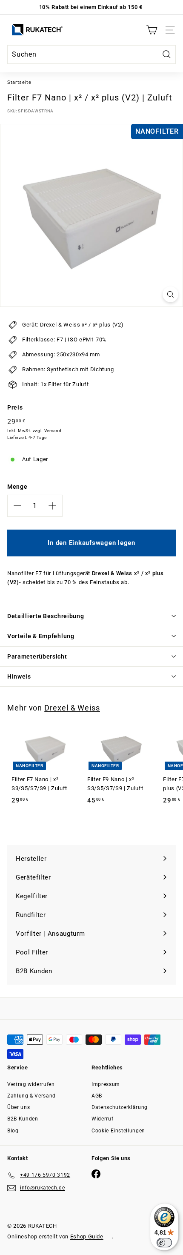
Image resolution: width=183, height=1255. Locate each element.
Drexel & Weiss (72, 707)
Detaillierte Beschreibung (45, 616)
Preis (15, 407)
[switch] (164, 1242)
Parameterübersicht (37, 656)
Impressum (106, 1084)
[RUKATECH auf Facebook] (96, 1173)
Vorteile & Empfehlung (40, 636)
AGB (97, 1096)
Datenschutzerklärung (120, 1107)
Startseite (19, 82)
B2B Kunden (22, 1119)
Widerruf (102, 1119)
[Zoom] (170, 294)
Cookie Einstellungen (118, 1131)
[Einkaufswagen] (152, 30)
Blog (13, 1131)
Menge (17, 486)
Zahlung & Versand (31, 1096)
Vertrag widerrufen (31, 1084)
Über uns (18, 1107)
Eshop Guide (86, 1236)
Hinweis (19, 676)
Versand (53, 430)
